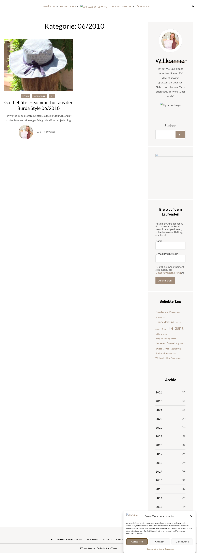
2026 (158, 392)
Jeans (157, 329)
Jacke (178, 322)
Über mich (143, 6)
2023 (158, 418)
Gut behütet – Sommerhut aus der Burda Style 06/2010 (38, 105)
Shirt (182, 343)
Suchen (170, 125)
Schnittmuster (122, 6)
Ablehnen (159, 541)
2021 (158, 436)
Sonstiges (162, 348)
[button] (191, 516)
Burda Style (39, 96)
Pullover (160, 343)
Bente (159, 312)
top (174, 354)
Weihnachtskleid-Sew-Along (168, 358)
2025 (158, 401)
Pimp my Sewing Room (165, 338)
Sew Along (173, 343)
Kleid (164, 329)
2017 (158, 471)
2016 (158, 480)
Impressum (169, 549)
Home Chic (160, 317)
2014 (158, 498)
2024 (158, 410)
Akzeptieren (137, 541)
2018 (158, 462)
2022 (158, 427)
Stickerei (160, 353)
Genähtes (49, 6)
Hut (52, 96)
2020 (158, 445)
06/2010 (25, 96)
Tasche (169, 353)
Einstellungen (182, 541)
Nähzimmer (161, 334)
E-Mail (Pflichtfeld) (166, 253)
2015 (158, 489)
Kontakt (107, 539)
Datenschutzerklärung (155, 549)
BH (166, 312)
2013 (158, 506)
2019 (158, 454)
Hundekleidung (164, 322)
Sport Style (176, 348)
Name (158, 240)
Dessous (174, 312)
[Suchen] (180, 134)
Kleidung (175, 327)
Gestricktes (68, 6)
